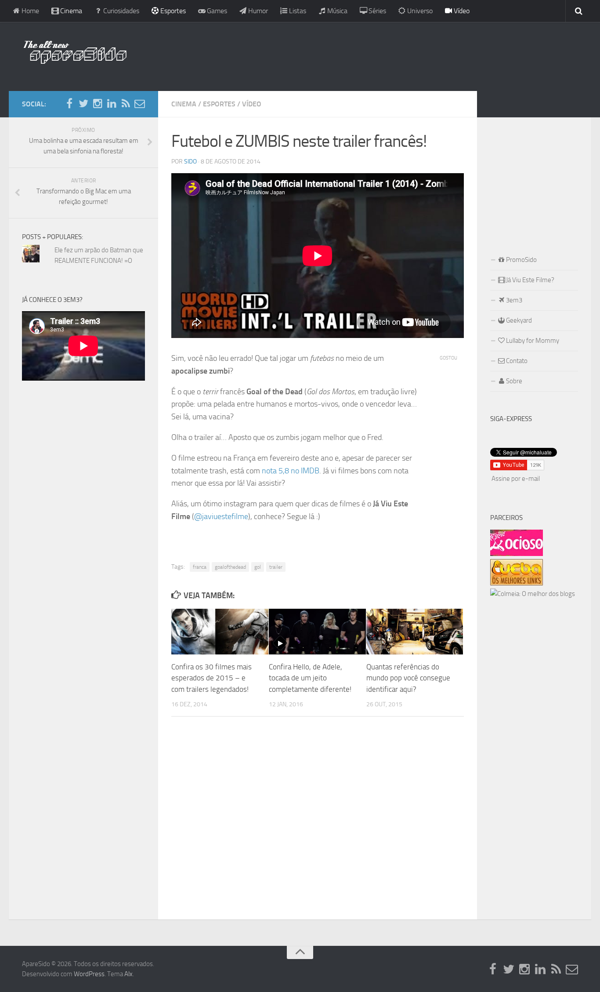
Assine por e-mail (516, 479)
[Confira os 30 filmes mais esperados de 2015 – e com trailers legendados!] (219, 631)
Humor (257, 11)
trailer (275, 567)
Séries (376, 11)
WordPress (89, 974)
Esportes (172, 11)
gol (257, 567)
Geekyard (518, 320)
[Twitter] (83, 103)
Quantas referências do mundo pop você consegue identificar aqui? (408, 678)
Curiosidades (120, 11)
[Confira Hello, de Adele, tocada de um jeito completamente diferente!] (317, 631)
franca (199, 567)
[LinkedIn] (111, 103)
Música (336, 11)
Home (29, 11)
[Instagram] (97, 103)
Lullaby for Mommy (532, 341)
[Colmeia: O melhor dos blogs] (532, 594)
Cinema (70, 11)
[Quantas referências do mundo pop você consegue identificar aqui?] (414, 631)
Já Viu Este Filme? (529, 280)
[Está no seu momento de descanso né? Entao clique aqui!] (516, 554)
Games (216, 11)
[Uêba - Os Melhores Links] (516, 583)
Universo (419, 11)
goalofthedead (230, 567)
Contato (516, 361)
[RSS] (125, 103)
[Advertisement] (357, 55)
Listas (296, 11)
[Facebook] (69, 103)
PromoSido (521, 260)
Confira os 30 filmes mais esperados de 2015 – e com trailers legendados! (211, 678)
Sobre (513, 381)
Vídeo (461, 11)
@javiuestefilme (221, 516)
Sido (190, 161)
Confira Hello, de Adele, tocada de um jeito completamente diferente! (310, 678)
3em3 (513, 300)
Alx (128, 974)
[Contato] (139, 103)
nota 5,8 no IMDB (290, 471)
